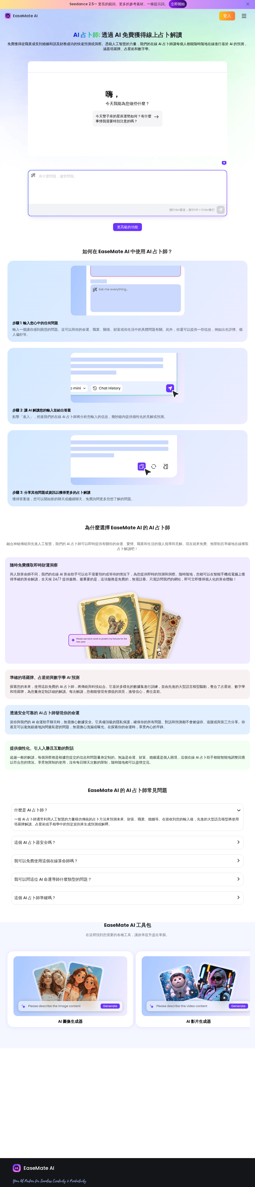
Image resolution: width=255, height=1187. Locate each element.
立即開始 (178, 3)
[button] (127, 810)
